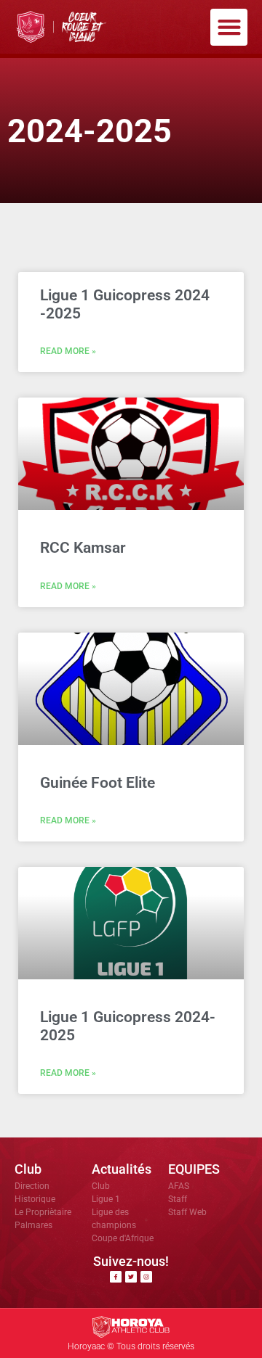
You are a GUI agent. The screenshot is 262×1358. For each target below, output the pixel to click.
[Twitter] (131, 1277)
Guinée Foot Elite (97, 782)
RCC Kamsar (83, 547)
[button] (228, 27)
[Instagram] (146, 1277)
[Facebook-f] (116, 1277)
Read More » (68, 351)
